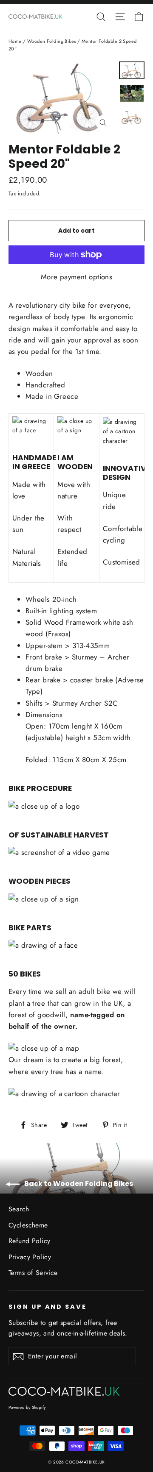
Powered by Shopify (27, 1407)
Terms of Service (33, 1272)
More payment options (77, 277)
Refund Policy (29, 1241)
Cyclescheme (28, 1225)
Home (15, 41)
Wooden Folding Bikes (51, 41)
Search (18, 1209)
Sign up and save (47, 1306)
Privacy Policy (29, 1257)
